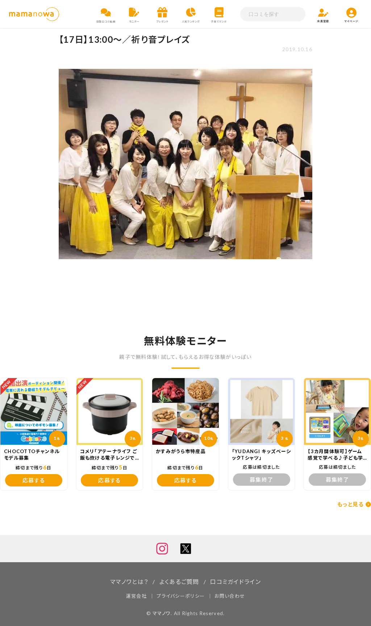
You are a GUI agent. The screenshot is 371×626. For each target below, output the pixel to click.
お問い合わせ (229, 596)
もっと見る (350, 504)
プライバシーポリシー (181, 596)
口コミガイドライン (235, 581)
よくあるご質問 (179, 581)
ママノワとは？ (129, 581)
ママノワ (162, 613)
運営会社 (136, 596)
